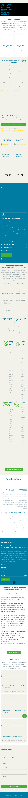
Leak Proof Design (23, 343)
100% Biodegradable (23, 403)
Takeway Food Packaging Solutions (11, 115)
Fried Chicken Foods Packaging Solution (6, 140)
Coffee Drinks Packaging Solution (19, 140)
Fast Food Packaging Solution (18, 155)
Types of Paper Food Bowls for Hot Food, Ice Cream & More (14, 686)
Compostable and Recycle (11, 403)
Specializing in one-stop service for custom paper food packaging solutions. (6, 9)
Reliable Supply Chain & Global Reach (20, 513)
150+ (3, 575)
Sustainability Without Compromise (7, 513)
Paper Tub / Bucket (7, 300)
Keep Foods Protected (11, 343)
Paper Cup (20, 291)
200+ (3, 571)
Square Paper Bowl (20, 46)
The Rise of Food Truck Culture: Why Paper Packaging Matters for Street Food (13, 711)
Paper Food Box (20, 300)
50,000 (3, 568)
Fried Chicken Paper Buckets (8, 175)
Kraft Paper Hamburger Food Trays (20, 175)
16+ (2, 564)
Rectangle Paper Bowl (7, 46)
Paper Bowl (7, 291)
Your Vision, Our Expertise (22, 489)
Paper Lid (7, 310)
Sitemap (21, 795)
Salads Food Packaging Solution (5, 155)
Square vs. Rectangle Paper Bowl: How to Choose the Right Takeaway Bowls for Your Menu (13, 735)
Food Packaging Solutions (9, 489)
